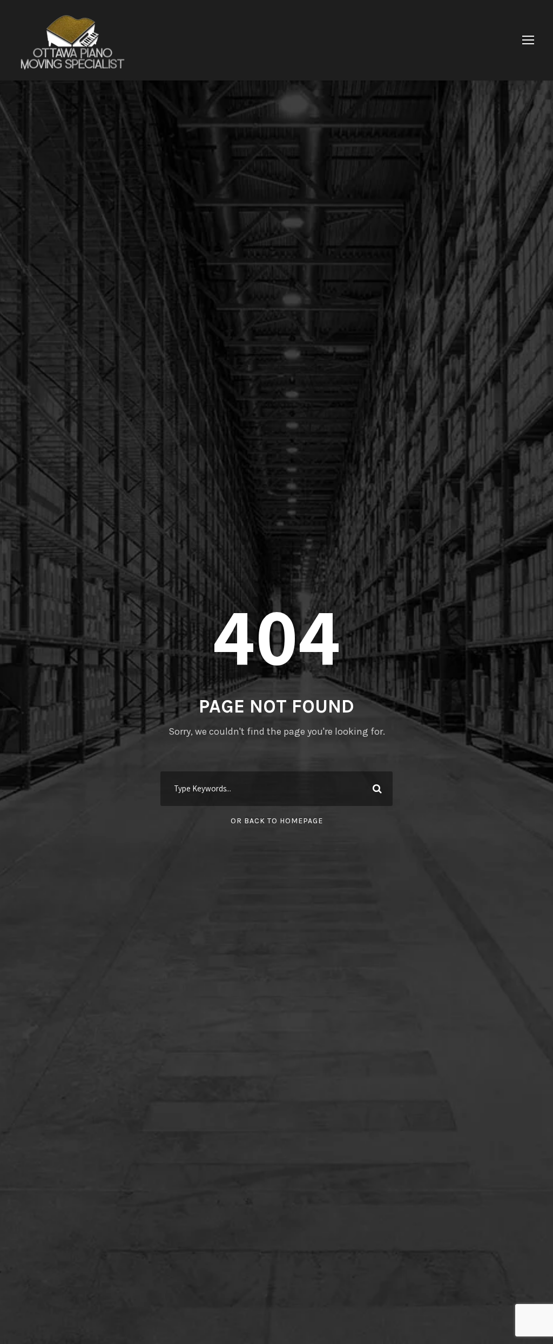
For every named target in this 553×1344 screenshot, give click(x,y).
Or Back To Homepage (277, 820)
